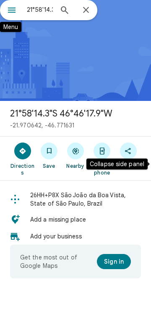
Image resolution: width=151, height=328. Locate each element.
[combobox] (40, 10)
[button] (75, 199)
